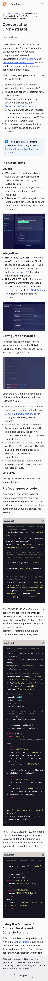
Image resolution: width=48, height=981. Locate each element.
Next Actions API (20, 272)
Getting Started (21, 942)
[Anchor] (28, 162)
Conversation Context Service (18, 62)
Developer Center (10, 13)
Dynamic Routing (27, 59)
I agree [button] (23, 975)
